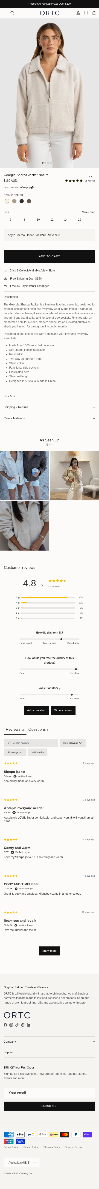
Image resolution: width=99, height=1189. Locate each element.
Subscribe (49, 1106)
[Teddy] (14, 201)
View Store (48, 270)
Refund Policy (30, 1147)
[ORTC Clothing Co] (49, 13)
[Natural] (7, 201)
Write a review (63, 710)
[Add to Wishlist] (90, 176)
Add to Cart (49, 256)
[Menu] (5, 13)
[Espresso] (29, 201)
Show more (49, 950)
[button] (49, 597)
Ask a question (36, 710)
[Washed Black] (21, 201)
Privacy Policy (11, 1147)
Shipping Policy (52, 1147)
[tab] (38, 730)
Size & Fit (9, 396)
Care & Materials (14, 418)
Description (11, 297)
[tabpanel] (49, 849)
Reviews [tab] (15, 729)
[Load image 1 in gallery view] (49, 93)
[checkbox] (37, 752)
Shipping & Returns (16, 407)
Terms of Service (74, 1147)
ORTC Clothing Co (22, 1173)
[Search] (15, 13)
